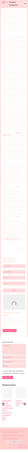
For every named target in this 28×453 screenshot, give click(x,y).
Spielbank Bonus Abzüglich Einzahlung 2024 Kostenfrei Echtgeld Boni (7, 409)
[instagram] (14, 442)
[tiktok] (18, 442)
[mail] (21, 442)
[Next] (25, 404)
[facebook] (8, 442)
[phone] (11, 442)
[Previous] (3, 404)
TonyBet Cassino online (11, 239)
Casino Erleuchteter (21, 401)
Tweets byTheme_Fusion (22, 446)
